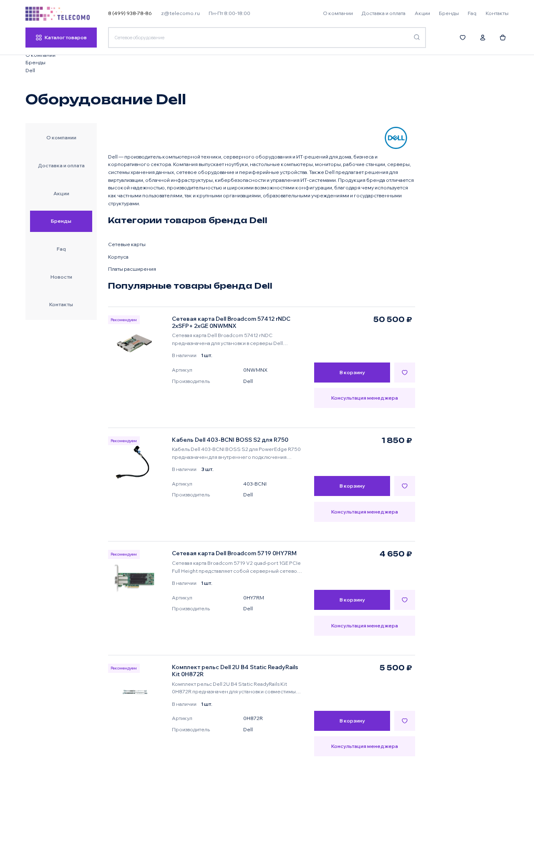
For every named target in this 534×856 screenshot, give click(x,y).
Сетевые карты (127, 244)
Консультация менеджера (364, 398)
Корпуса (118, 257)
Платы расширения (132, 269)
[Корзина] (503, 37)
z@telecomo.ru (180, 13)
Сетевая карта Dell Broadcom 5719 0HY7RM (234, 553)
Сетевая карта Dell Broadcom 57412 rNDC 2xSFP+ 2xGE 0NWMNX (231, 322)
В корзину (352, 372)
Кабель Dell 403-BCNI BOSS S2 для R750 (230, 439)
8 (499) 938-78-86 (130, 13)
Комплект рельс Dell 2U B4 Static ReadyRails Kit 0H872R (235, 670)
